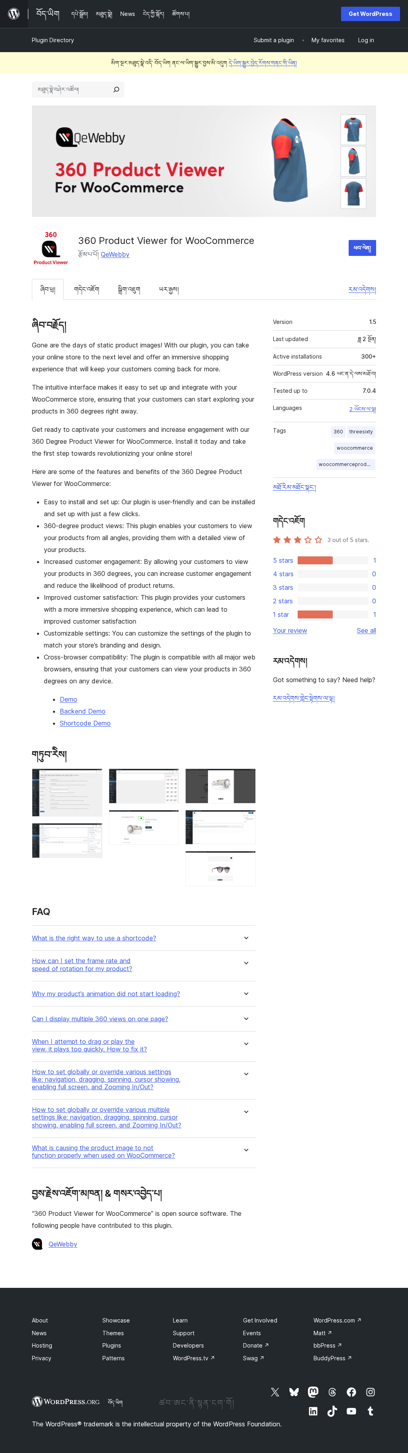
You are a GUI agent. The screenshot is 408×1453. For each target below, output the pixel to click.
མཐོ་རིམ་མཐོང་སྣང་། (294, 487)
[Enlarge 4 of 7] (168, 821)
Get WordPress (370, 13)
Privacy (41, 1358)
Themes (113, 1333)
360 (338, 432)
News (39, 1333)
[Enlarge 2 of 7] (92, 834)
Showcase (116, 1320)
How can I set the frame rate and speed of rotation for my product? (82, 964)
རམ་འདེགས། (362, 289)
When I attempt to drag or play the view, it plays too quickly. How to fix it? (89, 1045)
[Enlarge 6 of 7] (245, 821)
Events (252, 1333)
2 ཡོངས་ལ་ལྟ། (362, 409)
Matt (323, 1333)
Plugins (111, 1345)
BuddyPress (333, 1358)
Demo (68, 699)
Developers (188, 1345)
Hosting (42, 1345)
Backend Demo (83, 711)
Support (183, 1333)
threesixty (361, 432)
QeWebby (115, 254)
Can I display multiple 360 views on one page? (100, 1019)
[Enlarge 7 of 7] (245, 862)
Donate (256, 1345)
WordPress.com (338, 1320)
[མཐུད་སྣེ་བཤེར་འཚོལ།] (116, 90)
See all (366, 630)
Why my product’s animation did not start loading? (106, 994)
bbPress (328, 1345)
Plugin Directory (53, 40)
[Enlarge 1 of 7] (92, 779)
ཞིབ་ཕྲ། (47, 289)
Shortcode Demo (85, 723)
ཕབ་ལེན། (362, 247)
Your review (290, 630)
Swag (254, 1358)
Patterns (113, 1358)
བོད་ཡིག (115, 1402)
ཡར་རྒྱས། (169, 289)
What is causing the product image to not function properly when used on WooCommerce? (103, 1151)
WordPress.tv (194, 1358)
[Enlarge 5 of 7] (245, 779)
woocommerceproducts (347, 464)
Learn (180, 1320)
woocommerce (355, 448)
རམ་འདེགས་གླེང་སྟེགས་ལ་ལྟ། (304, 698)
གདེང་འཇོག (86, 289)
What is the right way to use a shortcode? (94, 938)
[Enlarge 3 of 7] (168, 779)
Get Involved (260, 1320)
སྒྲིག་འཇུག (129, 289)
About (40, 1320)
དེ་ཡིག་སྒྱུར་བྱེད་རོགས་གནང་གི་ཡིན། (263, 62)
